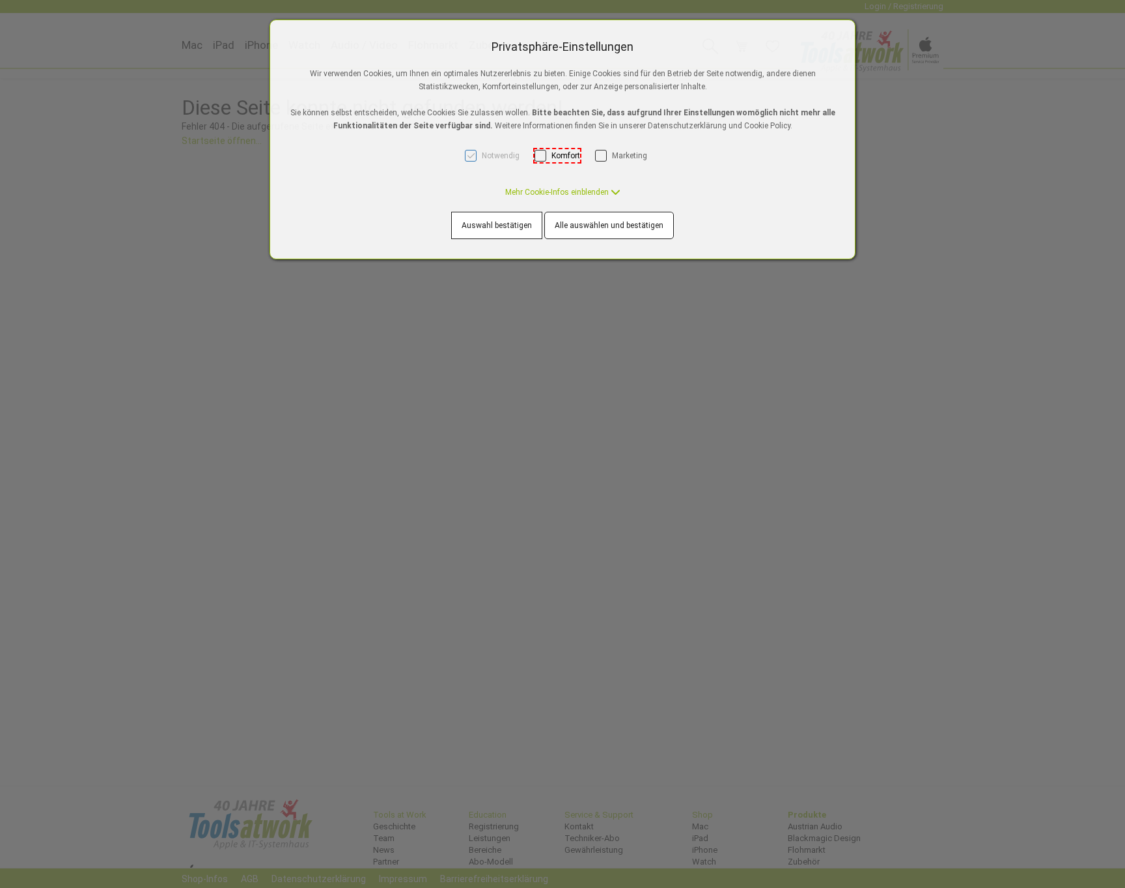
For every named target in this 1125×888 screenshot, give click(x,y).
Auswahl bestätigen (497, 225)
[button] (562, 192)
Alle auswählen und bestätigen (609, 225)
